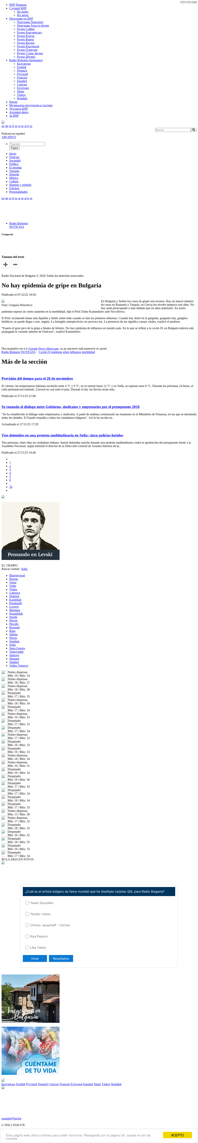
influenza (75, 352)
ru (10, 126)
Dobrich (14, 596)
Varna (12, 582)
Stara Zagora (17, 648)
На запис (23, 15)
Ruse (12, 631)
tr (28, 126)
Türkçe (21, 95)
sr (19, 126)
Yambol (14, 662)
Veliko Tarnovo (18, 665)
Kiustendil (15, 603)
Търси (14, 148)
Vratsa (13, 589)
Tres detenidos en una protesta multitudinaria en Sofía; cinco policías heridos (62, 435)
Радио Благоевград (29, 32)
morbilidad (88, 352)
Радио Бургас (26, 36)
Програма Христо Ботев (33, 25)
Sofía (12, 644)
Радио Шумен (26, 56)
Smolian (14, 641)
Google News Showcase (43, 348)
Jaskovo (14, 655)
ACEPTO (177, 1135)
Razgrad (14, 627)
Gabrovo (14, 592)
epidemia (56, 352)
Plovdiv (14, 624)
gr (22, 126)
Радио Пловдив (27, 49)
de (6, 126)
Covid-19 (44, 352)
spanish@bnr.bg (11, 1118)
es (16, 126)
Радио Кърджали (28, 46)
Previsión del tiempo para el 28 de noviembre (37, 378)
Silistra (13, 634)
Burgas (13, 579)
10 (10, 486)
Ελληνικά (23, 88)
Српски (22, 84)
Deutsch (22, 70)
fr (13, 126)
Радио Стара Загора (30, 53)
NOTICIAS (16, 226)
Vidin (12, 585)
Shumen (14, 658)
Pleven (13, 620)
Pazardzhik (16, 613)
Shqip (20, 91)
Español (22, 81)
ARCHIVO (9, 137)
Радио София (25, 29)
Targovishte (16, 651)
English (21, 67)
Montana (14, 610)
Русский (22, 74)
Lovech (14, 606)
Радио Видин (26, 42)
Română (22, 98)
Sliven (13, 637)
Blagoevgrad (17, 575)
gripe (66, 352)
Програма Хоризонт (30, 22)
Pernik (13, 617)
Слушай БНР (17, 8)
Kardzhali (15, 599)
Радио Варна (25, 39)
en (3, 126)
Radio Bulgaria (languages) (26, 60)
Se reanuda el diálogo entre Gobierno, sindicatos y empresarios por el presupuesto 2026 (71, 407)
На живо (22, 11)
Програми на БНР (21, 18)
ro (31, 126)
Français (22, 77)
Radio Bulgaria (18, 223)
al (25, 126)
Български (24, 63)
